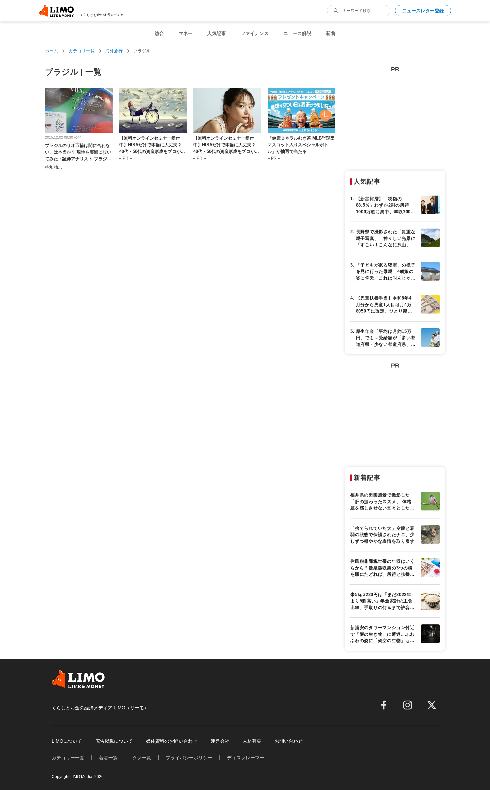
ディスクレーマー (245, 757)
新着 (330, 33)
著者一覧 (108, 757)
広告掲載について (114, 741)
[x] (431, 705)
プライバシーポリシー (189, 757)
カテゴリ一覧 (82, 50)
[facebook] (383, 705)
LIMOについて (67, 741)
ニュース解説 (297, 33)
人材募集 (252, 741)
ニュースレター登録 (423, 10)
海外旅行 (114, 50)
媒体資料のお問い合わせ (171, 741)
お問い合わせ (289, 741)
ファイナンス (255, 33)
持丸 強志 (53, 167)
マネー (186, 33)
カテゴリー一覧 (68, 757)
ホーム (51, 50)
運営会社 (220, 741)
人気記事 (216, 33)
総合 (159, 33)
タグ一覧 (141, 757)
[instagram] (407, 705)
